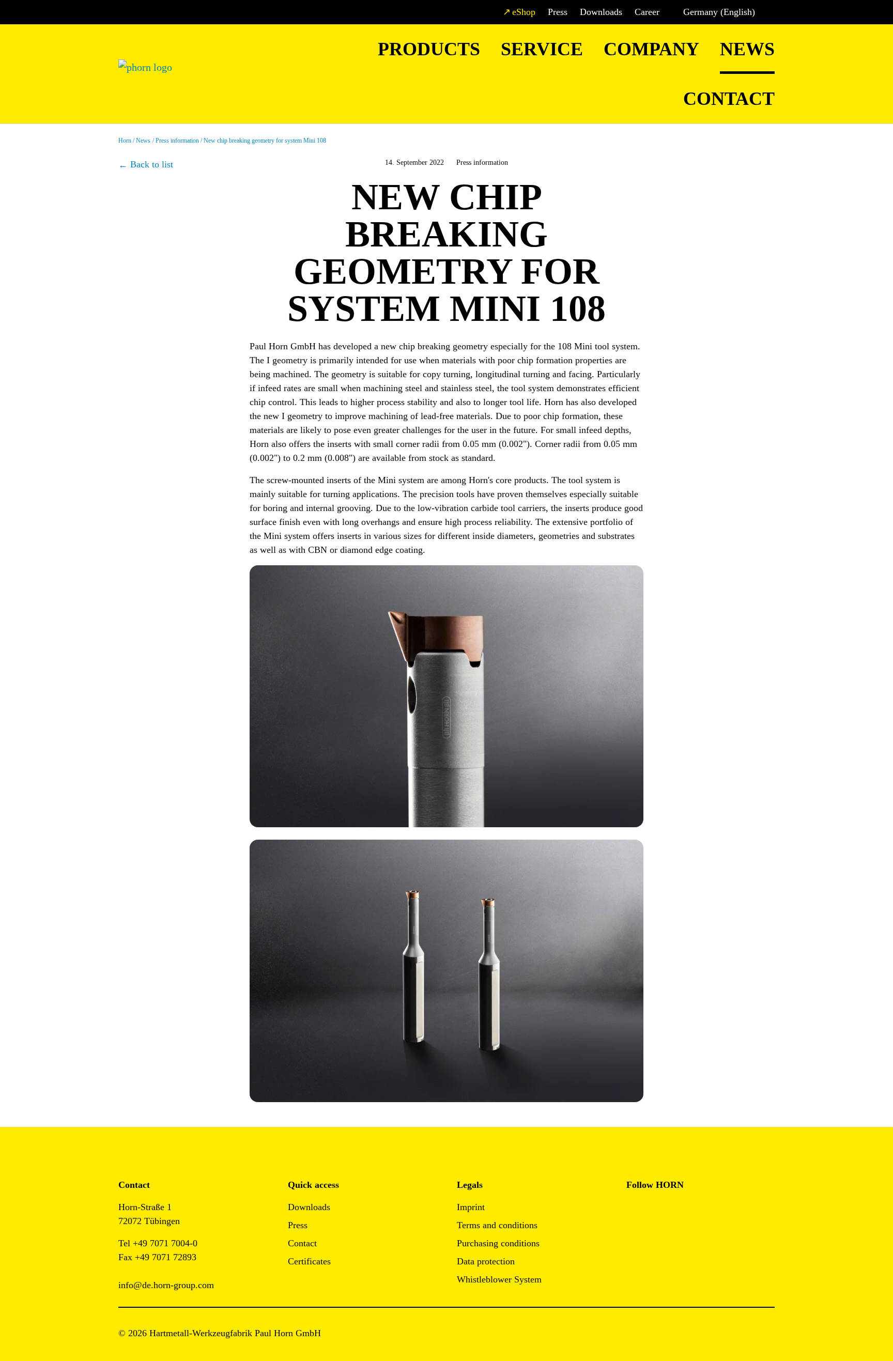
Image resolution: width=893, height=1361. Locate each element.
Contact (729, 98)
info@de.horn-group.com (166, 1285)
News (747, 49)
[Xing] (704, 1210)
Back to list (151, 164)
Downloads (601, 12)
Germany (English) (719, 12)
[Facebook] (634, 1210)
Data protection (486, 1261)
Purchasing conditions (498, 1243)
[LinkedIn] (681, 1210)
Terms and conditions (497, 1225)
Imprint (471, 1207)
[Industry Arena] (658, 1238)
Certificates (309, 1261)
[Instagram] (658, 1210)
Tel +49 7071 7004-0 (157, 1243)
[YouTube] (634, 1238)
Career (647, 12)
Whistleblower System (499, 1279)
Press (557, 12)
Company (651, 49)
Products (429, 49)
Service (542, 49)
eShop (523, 12)
